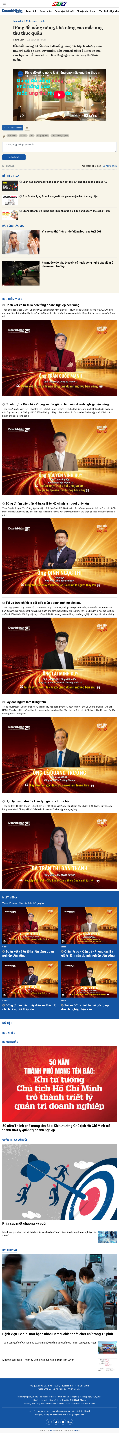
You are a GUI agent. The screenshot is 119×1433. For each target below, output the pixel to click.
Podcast (13, 903)
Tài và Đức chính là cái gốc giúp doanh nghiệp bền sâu (44, 603)
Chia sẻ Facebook (14, 128)
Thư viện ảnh (25, 903)
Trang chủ (18, 21)
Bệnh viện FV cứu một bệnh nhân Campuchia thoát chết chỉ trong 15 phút (57, 1334)
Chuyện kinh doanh (86, 11)
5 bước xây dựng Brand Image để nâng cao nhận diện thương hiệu (60, 196)
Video (43, 21)
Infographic (38, 903)
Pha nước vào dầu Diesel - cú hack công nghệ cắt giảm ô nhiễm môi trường (77, 264)
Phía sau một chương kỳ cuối (24, 1223)
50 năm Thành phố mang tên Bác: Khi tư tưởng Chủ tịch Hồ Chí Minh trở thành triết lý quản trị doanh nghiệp (56, 1128)
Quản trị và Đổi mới (64, 11)
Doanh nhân (46, 11)
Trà (31, 136)
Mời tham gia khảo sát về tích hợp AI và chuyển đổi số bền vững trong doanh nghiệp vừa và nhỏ (49, 1234)
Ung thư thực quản (60, 136)
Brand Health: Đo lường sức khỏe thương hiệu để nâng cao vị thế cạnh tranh (66, 210)
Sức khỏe (12, 136)
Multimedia (31, 21)
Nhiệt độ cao (42, 136)
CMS (55, 1430)
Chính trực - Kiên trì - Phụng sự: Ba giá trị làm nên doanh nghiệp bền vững (57, 404)
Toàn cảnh (31, 11)
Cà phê (23, 136)
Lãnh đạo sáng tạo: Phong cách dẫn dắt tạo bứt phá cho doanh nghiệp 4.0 (65, 181)
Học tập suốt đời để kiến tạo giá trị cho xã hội (37, 801)
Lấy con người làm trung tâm (26, 702)
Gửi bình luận (14, 157)
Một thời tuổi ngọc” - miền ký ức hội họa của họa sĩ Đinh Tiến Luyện (38, 1359)
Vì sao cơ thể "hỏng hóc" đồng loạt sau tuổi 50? (71, 231)
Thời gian (96, 166)
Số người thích (110, 166)
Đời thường (9, 1250)
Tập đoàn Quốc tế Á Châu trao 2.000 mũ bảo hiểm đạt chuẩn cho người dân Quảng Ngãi (49, 1342)
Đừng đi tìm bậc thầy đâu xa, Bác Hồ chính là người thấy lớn (47, 503)
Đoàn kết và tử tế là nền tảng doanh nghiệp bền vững (42, 305)
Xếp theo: (86, 166)
